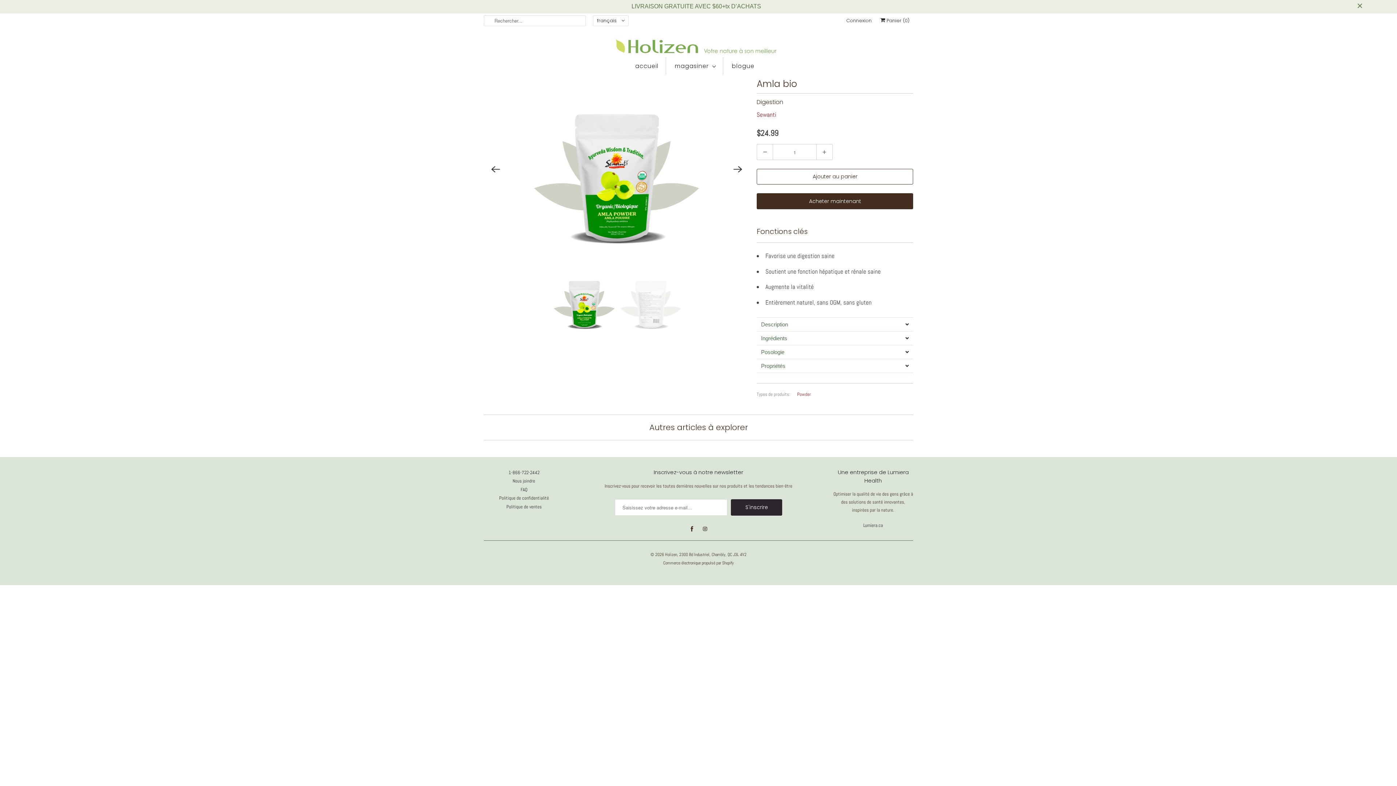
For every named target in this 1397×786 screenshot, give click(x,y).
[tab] (835, 324)
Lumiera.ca (873, 525)
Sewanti (766, 115)
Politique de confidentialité (524, 498)
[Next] (738, 169)
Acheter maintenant (835, 201)
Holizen (671, 554)
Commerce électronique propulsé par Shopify (698, 563)
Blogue (743, 66)
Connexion (859, 20)
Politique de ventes (524, 507)
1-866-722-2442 (524, 472)
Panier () (897, 20)
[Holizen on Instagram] (705, 529)
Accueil (646, 66)
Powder (804, 394)
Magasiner (692, 66)
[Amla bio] (617, 169)
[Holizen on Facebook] (692, 529)
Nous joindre (524, 481)
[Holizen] (698, 46)
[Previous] (495, 169)
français (607, 20)
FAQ (524, 490)
